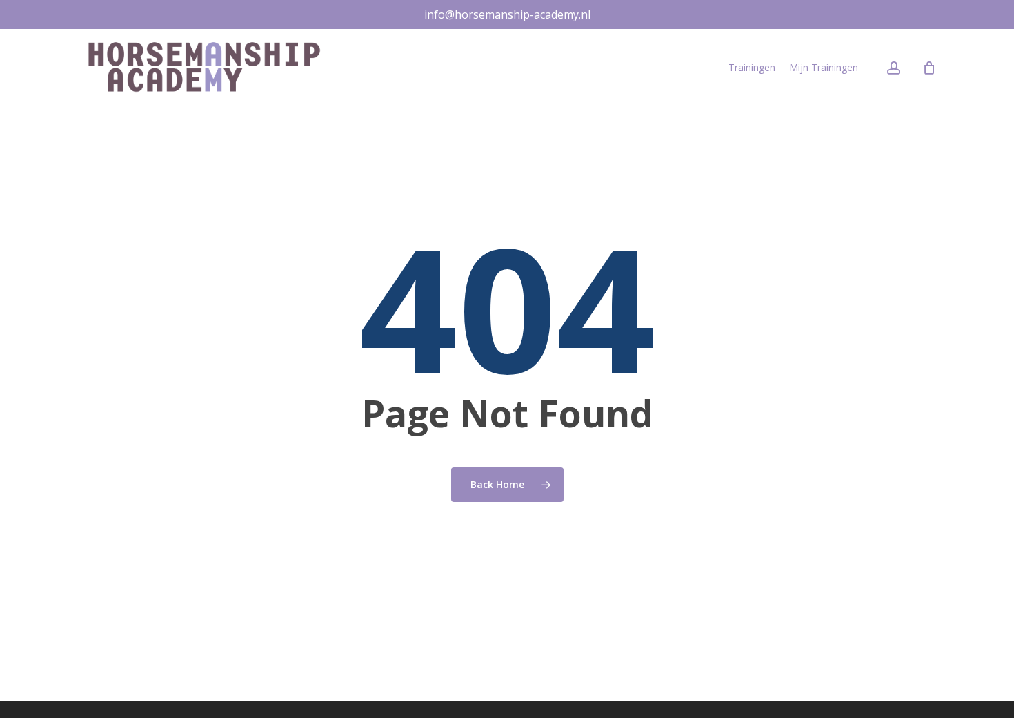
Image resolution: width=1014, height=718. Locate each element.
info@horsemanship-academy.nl (507, 14)
